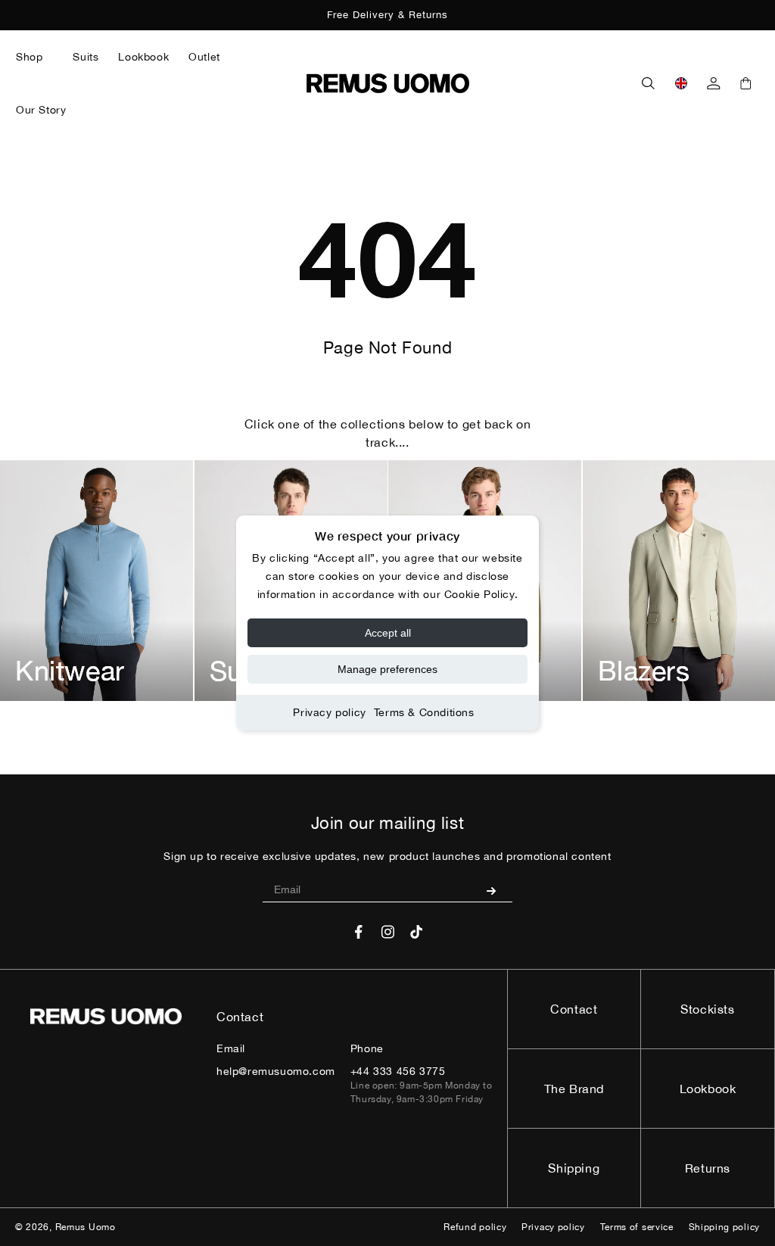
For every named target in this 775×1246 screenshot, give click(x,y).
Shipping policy (725, 1227)
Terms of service (637, 1227)
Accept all (388, 633)
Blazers (644, 671)
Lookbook (708, 1088)
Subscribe (497, 890)
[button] (34, 56)
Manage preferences (387, 669)
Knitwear (70, 671)
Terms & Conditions (424, 712)
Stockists (707, 1009)
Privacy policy (329, 712)
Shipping (573, 1168)
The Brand (574, 1088)
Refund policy (475, 1227)
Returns (707, 1168)
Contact (573, 1009)
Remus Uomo (85, 1227)
